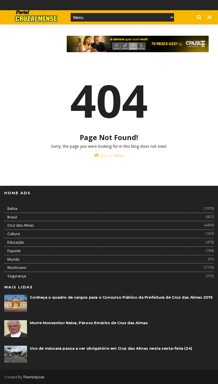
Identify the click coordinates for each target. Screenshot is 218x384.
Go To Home (111, 155)
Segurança (16, 275)
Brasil (12, 217)
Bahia (12, 208)
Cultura (13, 233)
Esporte (14, 250)
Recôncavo (16, 267)
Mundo (13, 259)
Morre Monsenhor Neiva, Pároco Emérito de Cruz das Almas (89, 322)
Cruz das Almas (20, 225)
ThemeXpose (33, 377)
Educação (15, 242)
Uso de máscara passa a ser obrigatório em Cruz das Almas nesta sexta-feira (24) (111, 348)
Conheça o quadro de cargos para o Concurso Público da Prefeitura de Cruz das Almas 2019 (121, 297)
